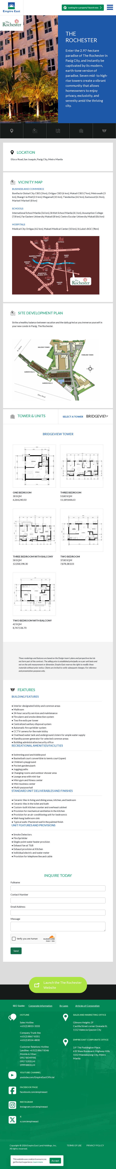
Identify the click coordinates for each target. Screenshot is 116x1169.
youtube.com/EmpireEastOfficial (37, 1077)
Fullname (15, 882)
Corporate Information (40, 1005)
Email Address (18, 906)
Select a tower (73, 416)
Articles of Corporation (87, 1005)
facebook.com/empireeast (33, 1091)
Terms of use (74, 1145)
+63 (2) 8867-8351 (30, 1036)
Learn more (38, 1162)
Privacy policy (95, 1145)
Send (16, 950)
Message (15, 918)
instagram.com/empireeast (34, 1106)
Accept (55, 1160)
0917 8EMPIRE (28, 1057)
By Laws (64, 1005)
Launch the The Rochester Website (63, 985)
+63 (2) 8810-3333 (30, 1026)
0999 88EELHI (27, 1064)
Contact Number (19, 894)
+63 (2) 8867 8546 (39, 1050)
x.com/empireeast (29, 1121)
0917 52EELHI (27, 1061)
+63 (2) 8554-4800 (30, 1040)
